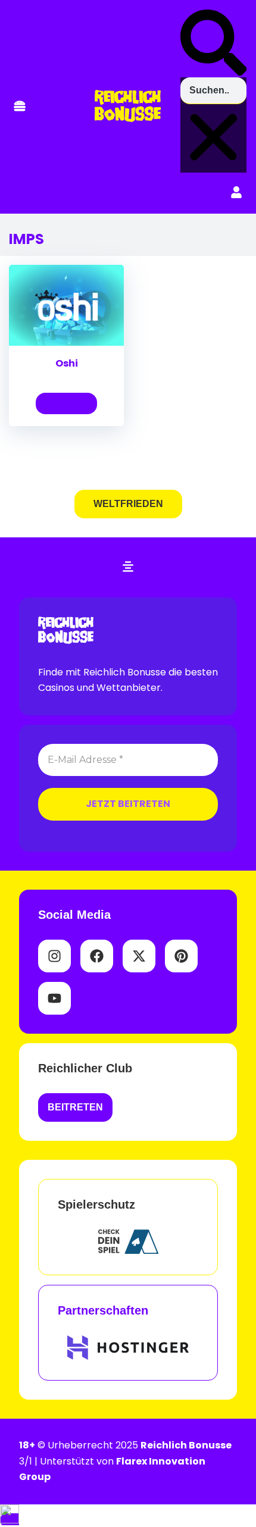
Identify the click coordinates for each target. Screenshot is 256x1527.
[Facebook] (96, 956)
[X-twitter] (139, 956)
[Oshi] (66, 342)
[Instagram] (54, 956)
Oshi (66, 363)
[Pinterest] (181, 956)
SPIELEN (66, 403)
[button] (20, 107)
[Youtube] (54, 998)
